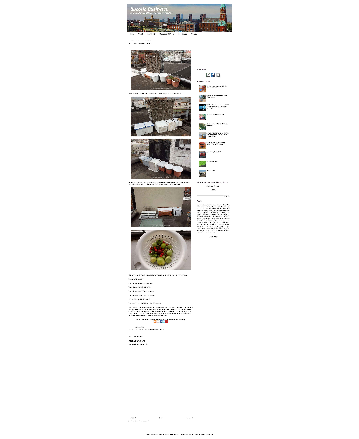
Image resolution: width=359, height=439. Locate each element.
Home (131, 34)
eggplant (203, 212)
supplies (214, 228)
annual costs (207, 205)
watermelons (201, 232)
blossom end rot (201, 208)
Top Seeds (151, 34)
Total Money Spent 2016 (214, 152)
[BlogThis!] (138, 327)
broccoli (209, 208)
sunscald (208, 228)
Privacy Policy (213, 236)
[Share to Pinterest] (143, 327)
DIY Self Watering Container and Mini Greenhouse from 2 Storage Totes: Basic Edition (218, 106)
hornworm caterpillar (211, 214)
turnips (213, 230)
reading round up (216, 222)
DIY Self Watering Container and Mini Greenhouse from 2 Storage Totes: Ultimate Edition (218, 134)
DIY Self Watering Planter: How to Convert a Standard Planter (216, 87)
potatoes (221, 220)
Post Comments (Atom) (143, 421)
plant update (145, 329)
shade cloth (201, 226)
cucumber (200, 210)
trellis (209, 230)
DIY (217, 210)
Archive (194, 34)
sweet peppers (223, 228)
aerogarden (200, 205)
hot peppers (221, 214)
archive (227, 205)
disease (213, 210)
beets (205, 206)
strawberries (201, 228)
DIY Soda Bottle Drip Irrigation (215, 114)
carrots (214, 208)
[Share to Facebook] (141, 327)
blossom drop (225, 206)
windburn (212, 232)
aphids (222, 205)
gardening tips (215, 212)
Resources (182, 34)
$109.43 (213, 189)
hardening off (201, 214)
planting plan (214, 220)
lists (213, 216)
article (201, 206)
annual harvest (216, 205)
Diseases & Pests (166, 34)
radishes (204, 222)
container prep (137, 329)
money (205, 218)
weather (162, 329)
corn (227, 208)
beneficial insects (212, 206)
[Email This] (136, 327)
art (198, 206)
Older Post (189, 418)
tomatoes (200, 230)
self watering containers (222, 224)
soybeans (209, 226)
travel (206, 230)
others (210, 218)
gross (227, 212)
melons (199, 218)
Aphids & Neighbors (212, 161)
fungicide (209, 212)
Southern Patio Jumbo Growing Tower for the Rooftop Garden (216, 143)
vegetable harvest (154, 329)
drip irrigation (222, 210)
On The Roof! (211, 170)
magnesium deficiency (222, 216)
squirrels (226, 226)
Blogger (210, 434)
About (140, 34)
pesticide (217, 218)
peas (213, 218)
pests (221, 218)
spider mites (219, 226)
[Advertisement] (160, 401)
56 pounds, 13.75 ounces (153, 303)
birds (219, 206)
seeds (212, 224)
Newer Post (132, 418)
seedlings (206, 224)
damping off (207, 210)
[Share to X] (139, 327)
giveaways (222, 212)
